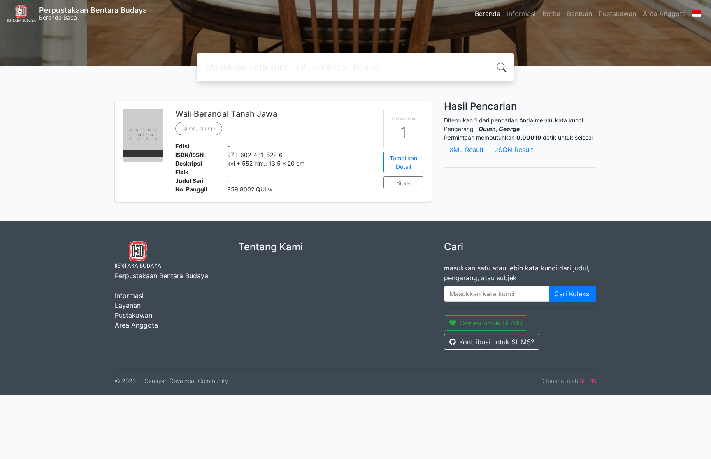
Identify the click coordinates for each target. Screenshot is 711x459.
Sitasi (403, 182)
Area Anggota (664, 13)
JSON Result (514, 149)
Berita (551, 13)
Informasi (521, 13)
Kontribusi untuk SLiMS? (496, 342)
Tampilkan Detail (403, 162)
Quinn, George (198, 128)
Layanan (128, 305)
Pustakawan (617, 13)
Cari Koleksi (572, 294)
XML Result (466, 149)
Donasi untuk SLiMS (491, 323)
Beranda (487, 13)
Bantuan (579, 13)
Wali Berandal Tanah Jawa (226, 114)
